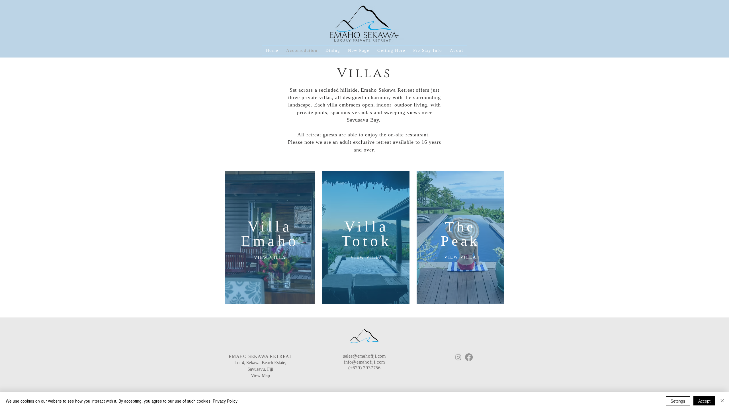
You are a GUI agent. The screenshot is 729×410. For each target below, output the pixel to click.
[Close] (722, 400)
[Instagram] (458, 357)
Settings (678, 401)
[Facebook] (469, 357)
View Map (260, 375)
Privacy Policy (225, 401)
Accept (704, 401)
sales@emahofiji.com (364, 356)
